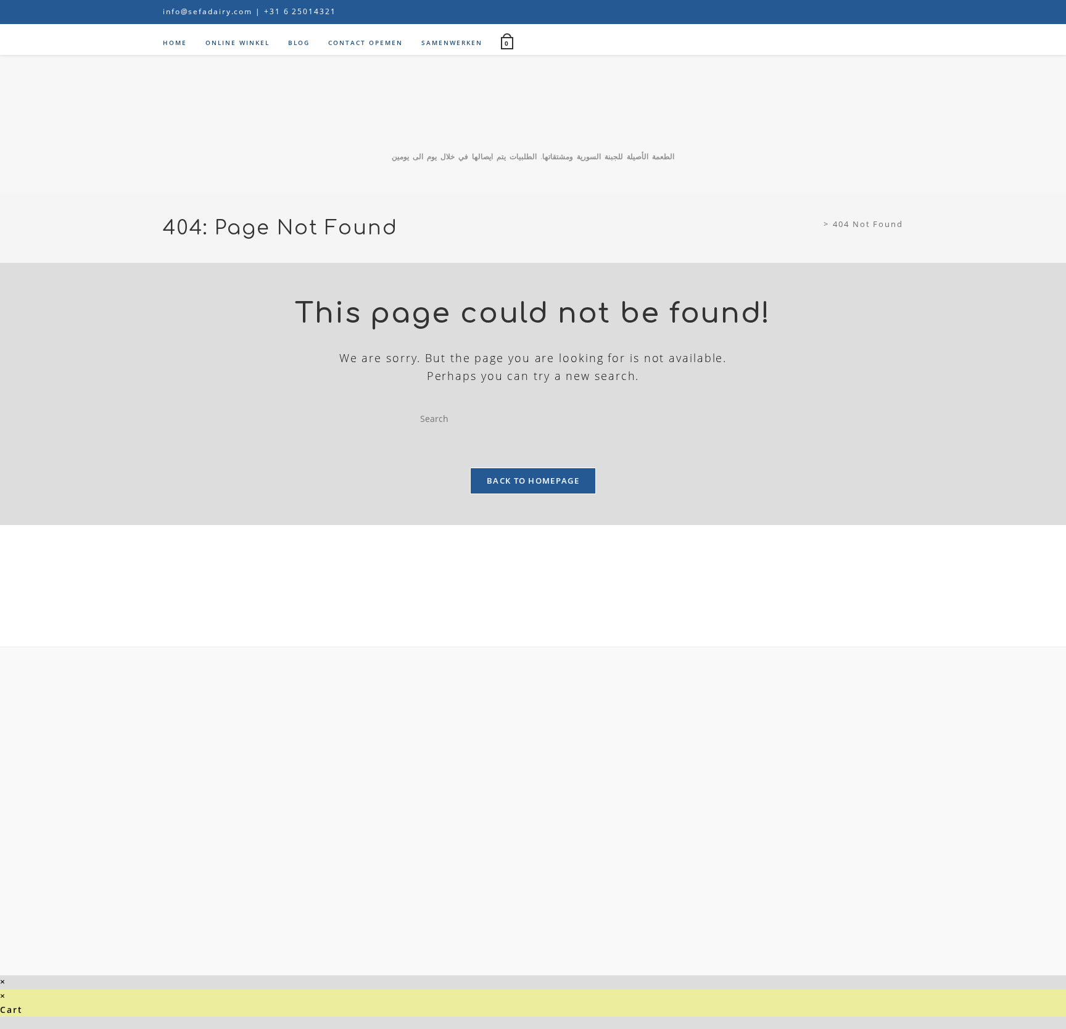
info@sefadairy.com (207, 11)
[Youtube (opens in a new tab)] (884, 12)
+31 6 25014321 (300, 11)
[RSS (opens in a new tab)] (897, 12)
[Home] (816, 223)
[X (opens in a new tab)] (811, 12)
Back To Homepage (533, 480)
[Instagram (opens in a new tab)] (855, 12)
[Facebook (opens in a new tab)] (826, 12)
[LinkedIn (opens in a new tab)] (869, 12)
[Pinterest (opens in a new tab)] (840, 12)
